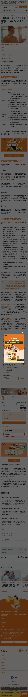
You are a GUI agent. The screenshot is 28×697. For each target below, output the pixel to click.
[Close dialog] (22, 332)
